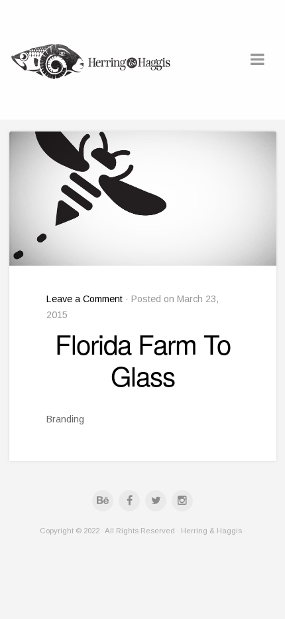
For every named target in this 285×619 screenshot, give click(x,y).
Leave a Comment (84, 299)
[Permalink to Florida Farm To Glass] (142, 199)
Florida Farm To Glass (143, 359)
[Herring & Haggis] (92, 60)
